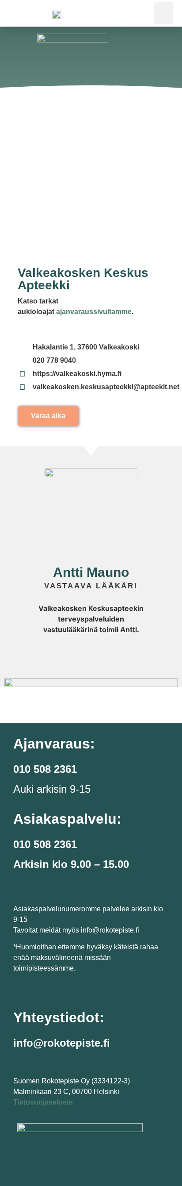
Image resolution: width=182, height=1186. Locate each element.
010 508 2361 (45, 844)
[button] (163, 13)
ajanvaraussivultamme (94, 311)
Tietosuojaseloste (43, 1102)
